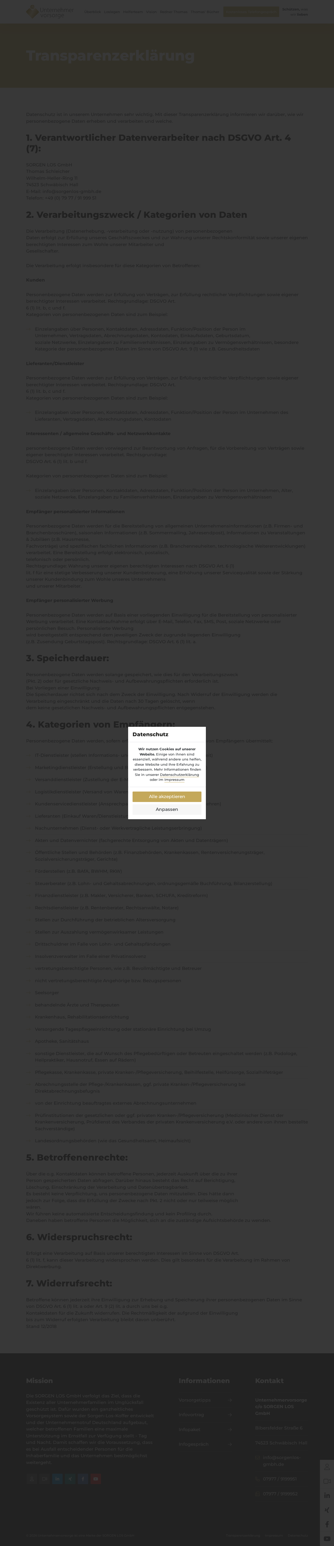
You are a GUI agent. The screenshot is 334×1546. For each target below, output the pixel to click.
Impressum (174, 779)
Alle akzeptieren (167, 796)
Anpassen (167, 809)
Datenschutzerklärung (179, 774)
